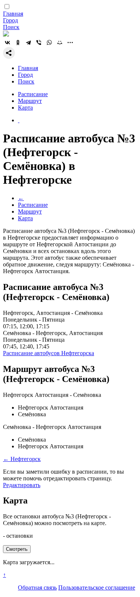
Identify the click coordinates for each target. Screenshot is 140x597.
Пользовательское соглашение (96, 587)
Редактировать (21, 485)
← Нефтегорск (22, 459)
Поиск (11, 27)
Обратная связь (37, 587)
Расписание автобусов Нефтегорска (48, 353)
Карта (25, 107)
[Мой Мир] (59, 42)
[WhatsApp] (49, 42)
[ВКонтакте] (7, 42)
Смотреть (17, 549)
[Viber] (38, 42)
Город (10, 20)
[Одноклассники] (17, 42)
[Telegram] (28, 42)
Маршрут (30, 101)
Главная (13, 13)
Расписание (33, 94)
